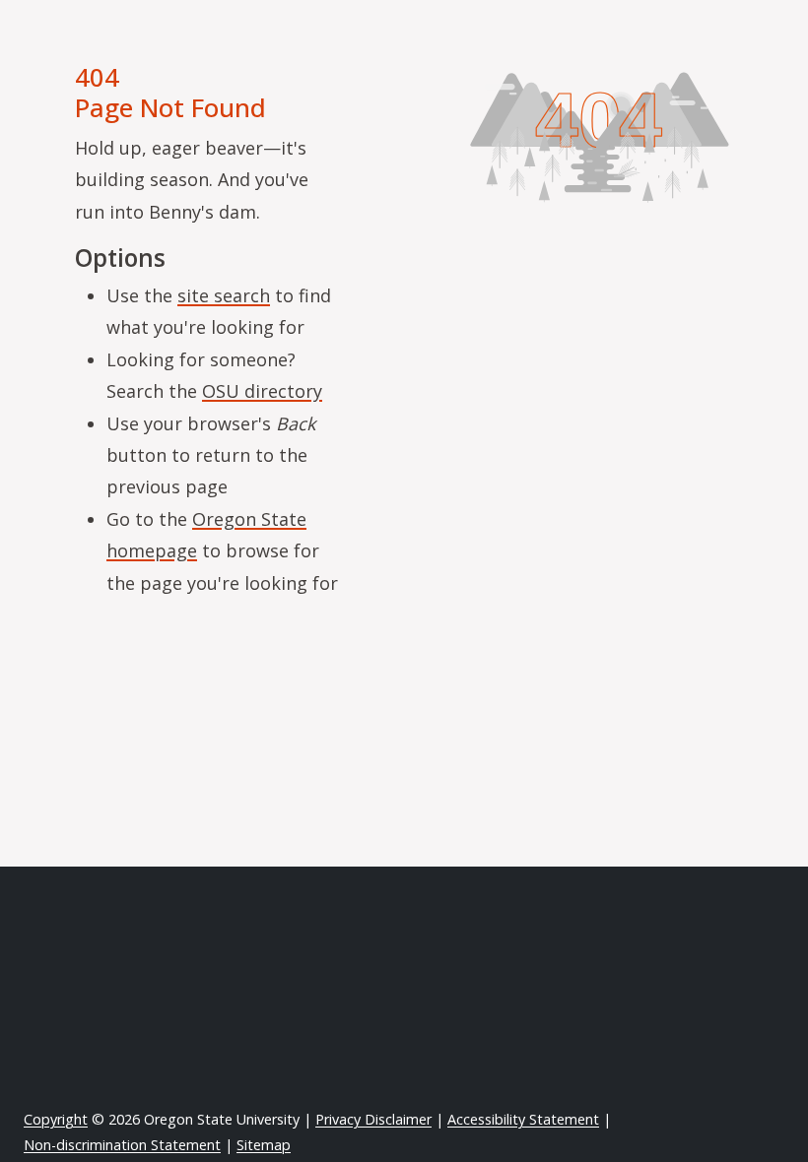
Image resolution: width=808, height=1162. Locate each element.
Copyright (56, 1119)
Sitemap (263, 1144)
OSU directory (262, 391)
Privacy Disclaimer (373, 1119)
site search (223, 295)
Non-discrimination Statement (122, 1144)
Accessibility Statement (523, 1119)
